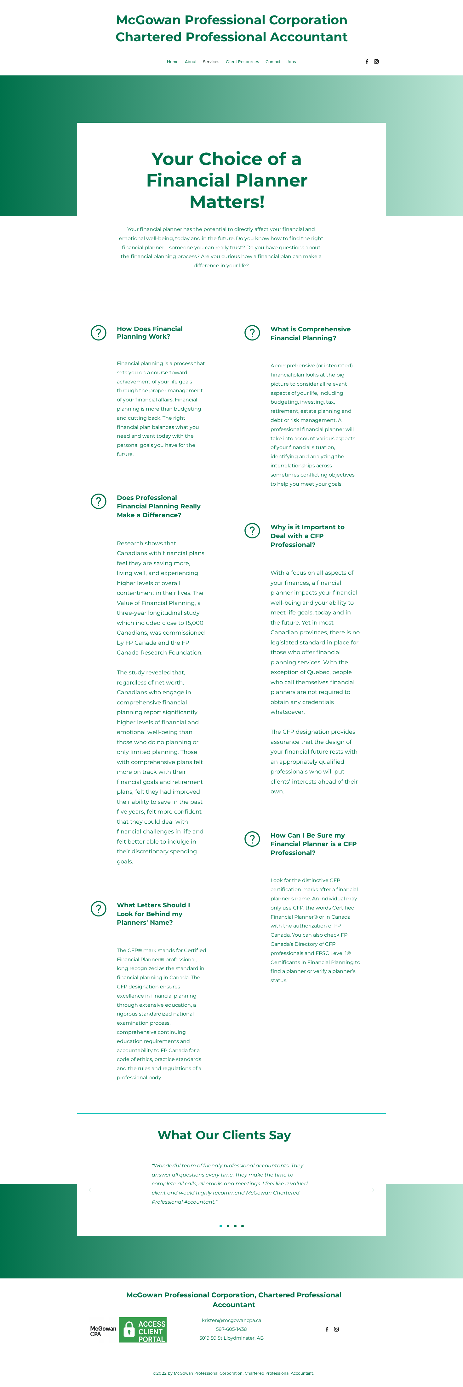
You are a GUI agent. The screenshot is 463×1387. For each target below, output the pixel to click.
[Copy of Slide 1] (228, 1226)
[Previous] (90, 1191)
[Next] (373, 1191)
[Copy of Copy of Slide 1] (235, 1226)
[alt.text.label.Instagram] (376, 61)
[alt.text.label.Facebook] (367, 61)
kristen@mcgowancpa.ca (231, 1320)
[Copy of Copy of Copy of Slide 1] (242, 1226)
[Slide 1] (221, 1226)
